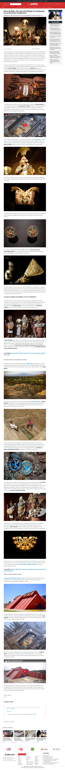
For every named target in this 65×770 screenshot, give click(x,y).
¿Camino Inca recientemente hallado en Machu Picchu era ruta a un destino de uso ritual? (55, 40)
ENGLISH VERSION (22, 754)
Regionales (20, 763)
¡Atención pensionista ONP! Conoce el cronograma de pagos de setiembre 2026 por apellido (55, 33)
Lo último (19, 7)
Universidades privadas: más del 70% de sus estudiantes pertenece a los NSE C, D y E (55, 44)
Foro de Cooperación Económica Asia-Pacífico (51, 759)
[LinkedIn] (50, 4)
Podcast (44, 7)
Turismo (40, 1)
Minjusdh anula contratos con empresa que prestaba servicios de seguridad (55, 48)
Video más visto (55, 10)
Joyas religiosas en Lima (47, 757)
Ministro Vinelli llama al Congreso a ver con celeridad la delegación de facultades (55, 56)
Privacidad (40, 766)
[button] (3, 735)
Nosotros (36, 764)
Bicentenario (20, 1)
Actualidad (24, 7)
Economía (19, 760)
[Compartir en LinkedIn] (12, 742)
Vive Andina (46, 1)
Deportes (28, 759)
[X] (48, 4)
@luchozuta (9, 711)
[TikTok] (61, 4)
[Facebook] (46, 4)
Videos (40, 7)
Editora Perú (26, 766)
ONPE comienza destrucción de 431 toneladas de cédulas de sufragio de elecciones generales (18, 740)
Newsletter (49, 7)
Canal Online (35, 7)
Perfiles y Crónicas (29, 761)
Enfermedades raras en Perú (48, 756)
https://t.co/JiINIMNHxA (10, 708)
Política (19, 759)
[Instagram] (55, 4)
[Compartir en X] (11, 742)
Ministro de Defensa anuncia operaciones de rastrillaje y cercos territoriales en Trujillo (55, 52)
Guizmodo (37, 139)
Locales (19, 761)
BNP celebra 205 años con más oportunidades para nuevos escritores (41, 739)
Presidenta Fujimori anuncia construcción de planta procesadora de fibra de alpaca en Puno (7, 740)
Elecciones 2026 (46, 755)
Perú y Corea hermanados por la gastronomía (51, 762)
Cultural (27, 756)
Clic (27, 760)
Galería (30, 7)
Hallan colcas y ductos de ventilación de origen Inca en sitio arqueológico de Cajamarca (55, 28)
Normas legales (35, 1)
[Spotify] (59, 4)
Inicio (19, 756)
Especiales (29, 1)
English (6, 4)
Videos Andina (8, 728)
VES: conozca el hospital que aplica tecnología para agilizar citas (30, 739)
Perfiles (24, 1)
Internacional (20, 764)
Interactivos (37, 760)
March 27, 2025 (32, 714)
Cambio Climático (29, 764)
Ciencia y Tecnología (29, 763)
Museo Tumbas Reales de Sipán (27, 564)
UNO (23, 249)
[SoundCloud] (57, 4)
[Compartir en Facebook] (10, 742)
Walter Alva (29, 363)
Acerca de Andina (31, 766)
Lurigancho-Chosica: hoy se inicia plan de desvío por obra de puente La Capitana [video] (55, 24)
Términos (36, 766)
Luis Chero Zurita (36, 401)
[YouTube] (53, 4)
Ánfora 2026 (28, 757)
